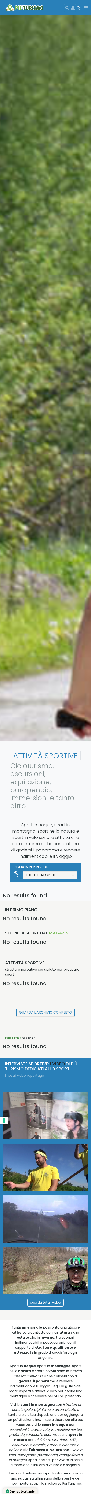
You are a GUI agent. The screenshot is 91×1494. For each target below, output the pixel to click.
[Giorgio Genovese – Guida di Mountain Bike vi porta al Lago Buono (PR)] (45, 1270)
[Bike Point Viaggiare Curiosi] (45, 1115)
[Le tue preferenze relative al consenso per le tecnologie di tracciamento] (4, 1120)
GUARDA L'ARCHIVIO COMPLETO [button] (45, 1012)
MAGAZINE (59, 933)
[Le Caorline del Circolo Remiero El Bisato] (45, 1167)
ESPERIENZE (13, 1038)
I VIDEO (57, 1064)
